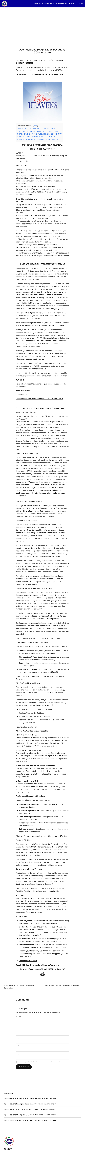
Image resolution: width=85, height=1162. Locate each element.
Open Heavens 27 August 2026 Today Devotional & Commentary (30, 1104)
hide (35, 126)
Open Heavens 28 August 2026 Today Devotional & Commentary (30, 1098)
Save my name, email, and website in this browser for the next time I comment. (38, 1062)
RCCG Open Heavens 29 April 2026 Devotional (43, 74)
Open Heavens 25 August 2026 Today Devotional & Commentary (30, 1115)
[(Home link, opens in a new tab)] (4, 4)
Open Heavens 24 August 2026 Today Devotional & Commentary (30, 1120)
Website (18, 1054)
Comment (19, 1016)
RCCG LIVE (8, 1149)
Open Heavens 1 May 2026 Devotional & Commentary (61, 986)
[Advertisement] (42, 24)
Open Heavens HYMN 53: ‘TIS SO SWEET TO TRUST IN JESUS (39, 398)
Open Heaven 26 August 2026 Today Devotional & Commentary (29, 1109)
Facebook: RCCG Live (28, 960)
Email (17, 1046)
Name (18, 1038)
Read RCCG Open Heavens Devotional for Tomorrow (37, 965)
